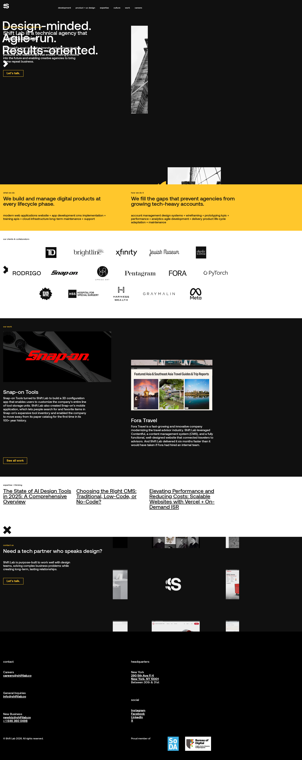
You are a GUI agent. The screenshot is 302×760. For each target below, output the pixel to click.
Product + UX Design (85, 7)
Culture (117, 7)
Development (64, 7)
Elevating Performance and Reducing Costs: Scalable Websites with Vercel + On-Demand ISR (182, 499)
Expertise (104, 7)
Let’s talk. (13, 73)
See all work (15, 460)
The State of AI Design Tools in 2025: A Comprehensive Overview (37, 496)
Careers (138, 7)
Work (127, 7)
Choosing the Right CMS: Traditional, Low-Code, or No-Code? (106, 496)
